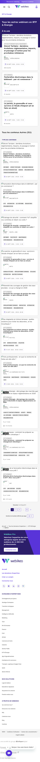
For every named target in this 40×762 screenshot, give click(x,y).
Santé (3, 668)
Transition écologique (8, 606)
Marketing (4, 618)
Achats (4, 637)
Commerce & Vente (7, 641)
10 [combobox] (29, 516)
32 (27, 510)
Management (5, 610)
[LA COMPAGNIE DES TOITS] (14, 370)
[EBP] (7, 481)
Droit (3, 633)
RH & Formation (6, 625)
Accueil (4, 526)
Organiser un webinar (27, 1)
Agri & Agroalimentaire (8, 656)
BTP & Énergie (7, 14)
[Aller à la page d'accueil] (23, 7)
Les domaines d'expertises (11, 573)
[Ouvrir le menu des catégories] (4, 7)
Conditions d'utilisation (13, 732)
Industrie (4, 645)
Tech (3, 621)
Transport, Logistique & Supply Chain (11, 664)
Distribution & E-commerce (9, 660)
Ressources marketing (13, 1)
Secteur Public (6, 648)
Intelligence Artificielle (8, 614)
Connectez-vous (7, 581)
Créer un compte (7, 577)
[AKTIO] (9, 112)
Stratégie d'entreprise (7, 602)
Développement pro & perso (9, 598)
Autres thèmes (6, 671)
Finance (4, 629)
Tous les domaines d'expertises (17, 526)
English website (20, 735)
